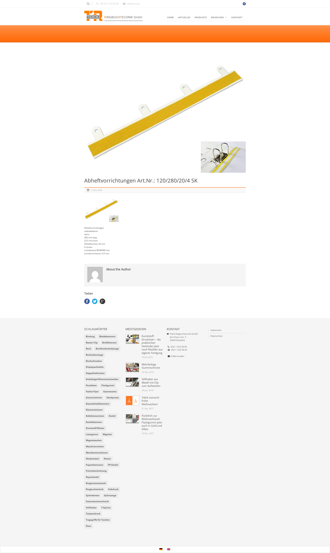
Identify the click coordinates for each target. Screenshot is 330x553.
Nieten (107, 458)
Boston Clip (92, 342)
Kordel (112, 415)
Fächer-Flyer (92, 391)
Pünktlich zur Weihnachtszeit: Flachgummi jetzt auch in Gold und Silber (152, 422)
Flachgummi (107, 385)
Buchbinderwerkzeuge (107, 348)
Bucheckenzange (94, 354)
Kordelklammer (94, 422)
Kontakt (236, 17)
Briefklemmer (109, 342)
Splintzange (110, 495)
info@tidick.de (133, 3)
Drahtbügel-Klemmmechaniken (102, 379)
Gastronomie (110, 391)
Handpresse (113, 397)
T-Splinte (106, 507)
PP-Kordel (113, 464)
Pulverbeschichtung (96, 470)
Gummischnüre (94, 397)
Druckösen (91, 385)
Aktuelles (184, 17)
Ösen (88, 526)
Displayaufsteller (95, 367)
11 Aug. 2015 (96, 190)
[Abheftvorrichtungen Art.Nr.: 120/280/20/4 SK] (165, 112)
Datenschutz (217, 335)
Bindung (90, 336)
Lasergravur (92, 434)
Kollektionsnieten (95, 415)
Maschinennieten (95, 446)
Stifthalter (91, 507)
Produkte (201, 17)
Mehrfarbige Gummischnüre (151, 366)
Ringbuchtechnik (94, 489)
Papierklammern (94, 464)
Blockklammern (107, 336)
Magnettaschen (94, 440)
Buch (88, 348)
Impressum (216, 330)
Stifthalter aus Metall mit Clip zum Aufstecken (151, 382)
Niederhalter (92, 458)
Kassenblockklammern (97, 403)
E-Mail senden (177, 356)
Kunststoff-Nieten (95, 428)
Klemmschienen (94, 409)
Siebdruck (113, 489)
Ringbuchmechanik (96, 483)
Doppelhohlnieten (95, 373)
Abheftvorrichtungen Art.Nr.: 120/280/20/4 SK (140, 180)
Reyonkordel (92, 477)
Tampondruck (93, 513)
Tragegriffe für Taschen (98, 519)
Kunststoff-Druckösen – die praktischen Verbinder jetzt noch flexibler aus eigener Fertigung (152, 344)
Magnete (107, 434)
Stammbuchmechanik (97, 501)
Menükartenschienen (97, 452)
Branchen (217, 17)
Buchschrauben (94, 361)
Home (170, 17)
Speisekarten (92, 495)
